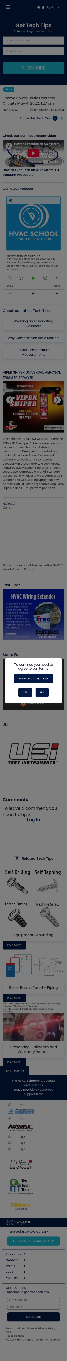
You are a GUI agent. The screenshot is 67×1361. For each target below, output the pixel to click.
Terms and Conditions (33, 678)
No (42, 692)
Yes (25, 692)
